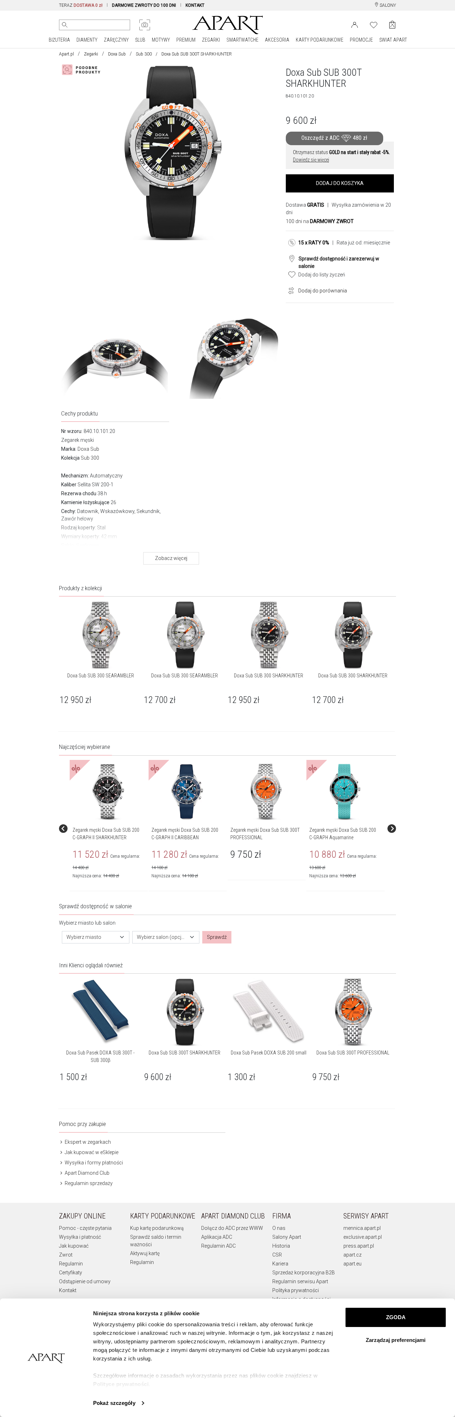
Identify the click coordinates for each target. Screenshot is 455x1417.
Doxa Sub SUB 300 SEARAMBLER (100, 675)
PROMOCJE (361, 40)
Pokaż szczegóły (114, 1403)
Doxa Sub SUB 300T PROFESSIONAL (352, 1053)
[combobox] (95, 937)
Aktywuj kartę (145, 1253)
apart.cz (352, 1255)
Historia (281, 1246)
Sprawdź (217, 937)
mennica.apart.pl (362, 1228)
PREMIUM (186, 40)
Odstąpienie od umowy (85, 1281)
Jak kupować (74, 1246)
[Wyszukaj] (65, 25)
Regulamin (71, 1264)
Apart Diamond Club (86, 1173)
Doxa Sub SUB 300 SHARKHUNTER (268, 675)
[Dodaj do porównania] (289, 290)
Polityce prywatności (121, 1384)
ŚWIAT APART (393, 40)
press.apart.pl (358, 1246)
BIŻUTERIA (59, 40)
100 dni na (320, 221)
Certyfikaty (70, 1272)
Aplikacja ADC (216, 1237)
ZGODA (396, 1317)
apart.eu (352, 1264)
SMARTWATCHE (242, 40)
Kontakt (67, 1290)
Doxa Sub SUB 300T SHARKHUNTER (184, 1053)
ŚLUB (140, 40)
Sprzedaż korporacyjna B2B (303, 1272)
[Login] (354, 24)
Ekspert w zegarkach (87, 1142)
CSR (277, 1255)
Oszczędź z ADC (334, 137)
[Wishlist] (374, 24)
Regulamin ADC (218, 1246)
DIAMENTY (86, 40)
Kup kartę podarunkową (157, 1228)
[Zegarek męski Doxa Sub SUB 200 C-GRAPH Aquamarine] (345, 791)
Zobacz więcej (171, 558)
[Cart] (392, 25)
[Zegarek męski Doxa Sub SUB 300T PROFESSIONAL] (266, 791)
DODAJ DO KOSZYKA (340, 183)
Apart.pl (66, 54)
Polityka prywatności (295, 1290)
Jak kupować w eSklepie (91, 1152)
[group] (109, 828)
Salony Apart (286, 1237)
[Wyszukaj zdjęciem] (144, 25)
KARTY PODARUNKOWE (319, 40)
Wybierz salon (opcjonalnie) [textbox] (162, 937)
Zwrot (66, 1255)
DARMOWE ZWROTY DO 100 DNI (144, 5)
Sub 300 (144, 54)
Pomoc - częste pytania (85, 1228)
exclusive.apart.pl (362, 1237)
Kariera (280, 1264)
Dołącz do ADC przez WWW (232, 1228)
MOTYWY (161, 40)
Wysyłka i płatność (80, 1237)
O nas (278, 1228)
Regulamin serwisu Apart (300, 1281)
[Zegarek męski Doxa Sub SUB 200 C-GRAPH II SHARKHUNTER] (108, 791)
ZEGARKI (211, 40)
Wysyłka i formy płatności (93, 1162)
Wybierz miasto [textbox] (83, 937)
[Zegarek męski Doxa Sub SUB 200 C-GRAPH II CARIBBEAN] (187, 791)
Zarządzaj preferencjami (395, 1340)
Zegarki (91, 54)
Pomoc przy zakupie (82, 1123)
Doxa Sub (117, 54)
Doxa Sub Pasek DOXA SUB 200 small (268, 1053)
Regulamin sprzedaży (88, 1183)
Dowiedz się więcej (311, 160)
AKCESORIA (277, 40)
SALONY (387, 5)
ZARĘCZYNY (116, 40)
